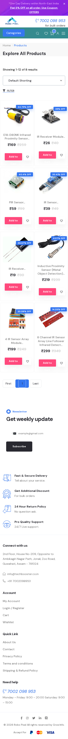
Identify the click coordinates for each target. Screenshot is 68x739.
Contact (9, 649)
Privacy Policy (12, 656)
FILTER (10, 90)
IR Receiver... (17, 269)
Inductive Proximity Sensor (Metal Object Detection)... (51, 270)
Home (7, 45)
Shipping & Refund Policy (20, 670)
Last (36, 383)
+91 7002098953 (19, 581)
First (8, 383)
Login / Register (13, 608)
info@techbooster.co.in (23, 574)
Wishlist (8, 622)
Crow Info (58, 724)
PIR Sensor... (17, 202)
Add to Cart (13, 157)
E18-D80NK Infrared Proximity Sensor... (17, 137)
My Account (11, 601)
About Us (9, 642)
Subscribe (19, 446)
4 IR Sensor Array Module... (17, 341)
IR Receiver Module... (51, 137)
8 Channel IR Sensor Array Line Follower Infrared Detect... (51, 341)
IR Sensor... (51, 202)
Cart (6, 615)
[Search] (38, 33)
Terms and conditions (18, 663)
